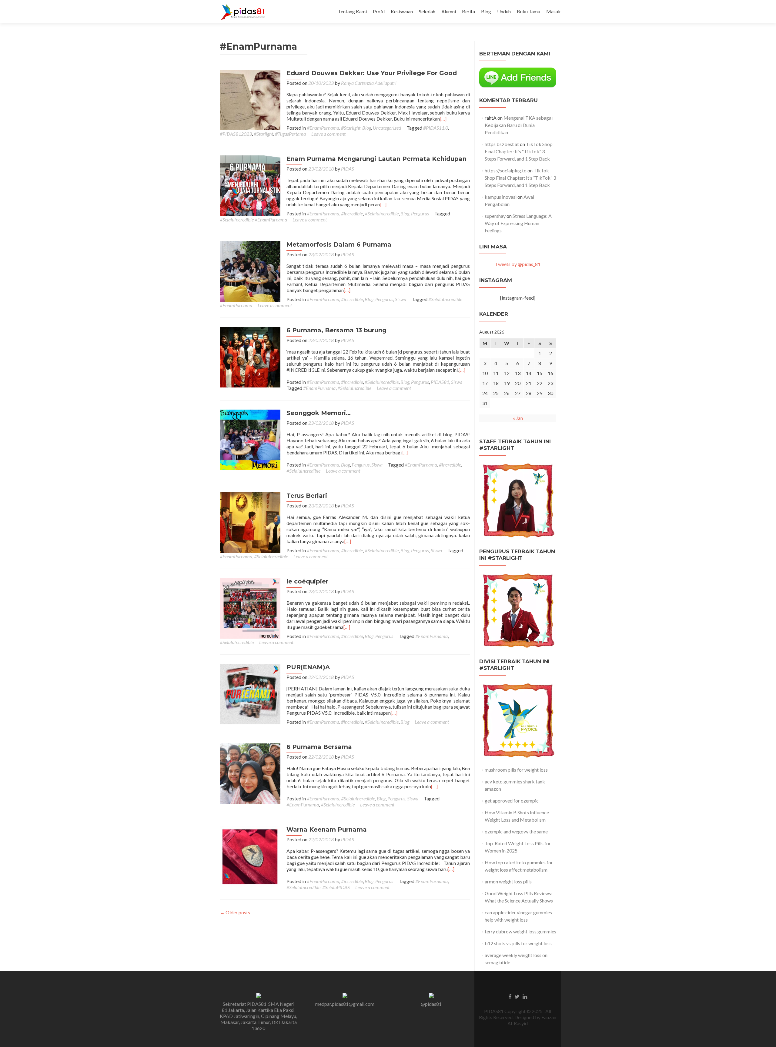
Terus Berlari (306, 495)
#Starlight (350, 128)
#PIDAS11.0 (435, 128)
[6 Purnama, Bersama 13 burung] (250, 356)
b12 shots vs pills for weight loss (518, 943)
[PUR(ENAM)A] (250, 693)
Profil (379, 11)
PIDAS (347, 168)
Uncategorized (387, 128)
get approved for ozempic (512, 800)
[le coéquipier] (250, 607)
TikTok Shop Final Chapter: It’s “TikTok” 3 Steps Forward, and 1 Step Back (519, 151)
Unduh (504, 11)
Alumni (448, 11)
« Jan (518, 418)
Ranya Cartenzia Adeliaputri (368, 83)
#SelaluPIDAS (336, 887)
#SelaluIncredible (382, 213)
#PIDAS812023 (236, 134)
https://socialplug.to (506, 170)
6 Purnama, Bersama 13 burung (336, 330)
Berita (468, 11)
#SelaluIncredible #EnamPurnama (253, 219)
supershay (495, 216)
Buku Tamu (528, 11)
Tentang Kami (352, 11)
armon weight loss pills (508, 881)
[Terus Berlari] (250, 522)
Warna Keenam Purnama (326, 829)
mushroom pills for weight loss (516, 770)
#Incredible (450, 464)
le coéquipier (307, 581)
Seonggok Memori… (318, 413)
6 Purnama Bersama (319, 746)
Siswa (400, 299)
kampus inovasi (501, 197)
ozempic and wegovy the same (516, 831)
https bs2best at (502, 144)
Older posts (235, 912)
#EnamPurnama (323, 128)
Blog (486, 11)
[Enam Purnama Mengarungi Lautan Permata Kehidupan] (250, 185)
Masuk (553, 11)
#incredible (352, 213)
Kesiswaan (402, 11)
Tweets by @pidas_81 (517, 264)
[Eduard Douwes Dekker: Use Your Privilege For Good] (250, 99)
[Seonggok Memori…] (250, 439)
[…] (443, 118)
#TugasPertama (290, 134)
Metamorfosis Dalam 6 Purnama (338, 244)
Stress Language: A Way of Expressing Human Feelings (518, 223)
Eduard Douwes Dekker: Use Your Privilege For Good (371, 73)
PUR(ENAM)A (308, 667)
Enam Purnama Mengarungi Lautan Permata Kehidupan (376, 158)
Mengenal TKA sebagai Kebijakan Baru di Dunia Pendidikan (519, 125)
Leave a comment (328, 134)
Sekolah (427, 11)
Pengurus (420, 213)
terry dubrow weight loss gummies (520, 931)
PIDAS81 (440, 382)
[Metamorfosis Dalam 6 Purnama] (250, 271)
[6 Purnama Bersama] (250, 773)
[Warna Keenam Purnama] (250, 856)
